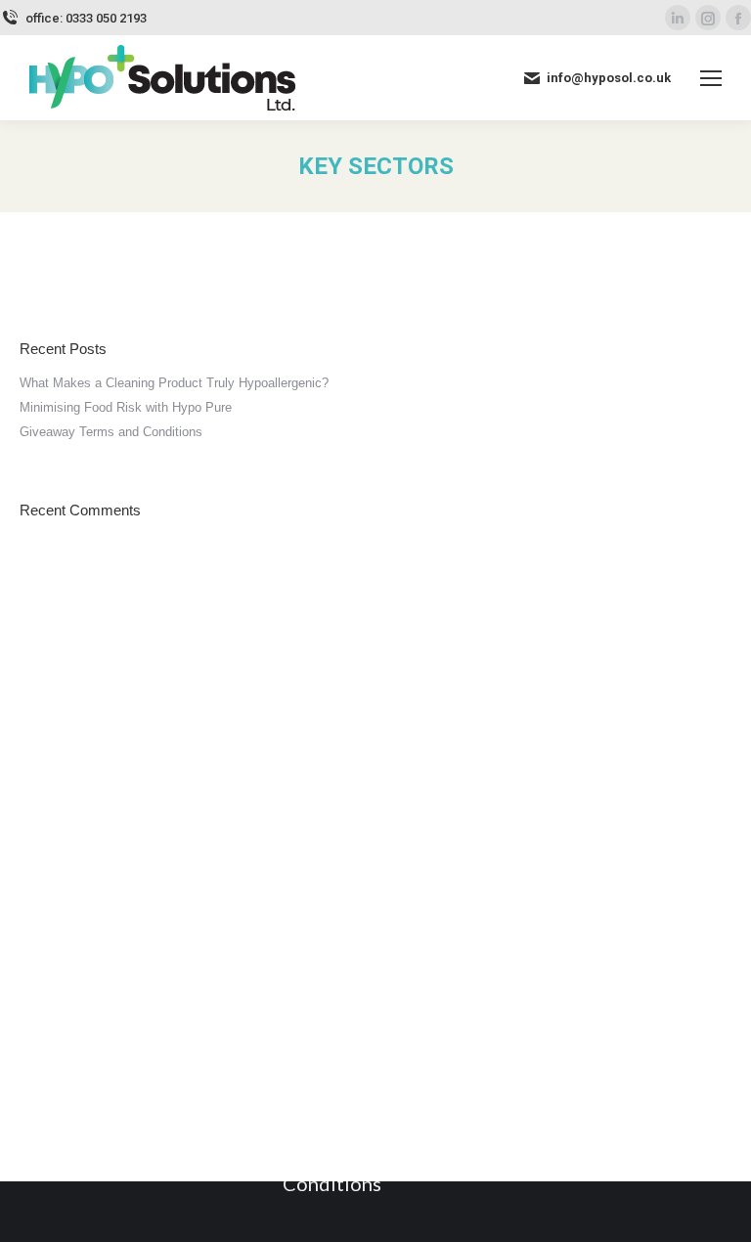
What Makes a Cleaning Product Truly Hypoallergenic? (174, 383)
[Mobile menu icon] (710, 78)
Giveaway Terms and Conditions (111, 431)
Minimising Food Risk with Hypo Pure (126, 407)
